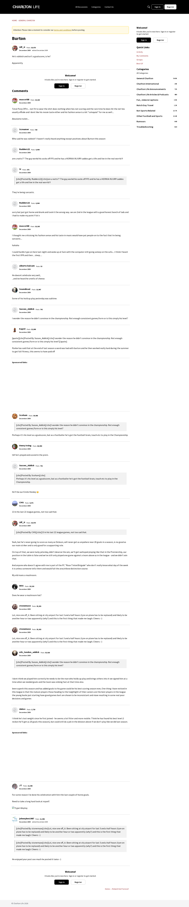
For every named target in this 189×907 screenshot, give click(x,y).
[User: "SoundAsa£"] (15, 290)
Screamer (24, 129)
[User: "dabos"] (15, 710)
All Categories (142, 73)
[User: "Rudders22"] (15, 150)
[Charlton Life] (26, 7)
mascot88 (24, 99)
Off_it (22, 47)
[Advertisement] (95, 386)
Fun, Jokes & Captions (157, 99)
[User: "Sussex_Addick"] (15, 310)
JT (20, 785)
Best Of (140, 63)
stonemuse (25, 605)
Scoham (23, 415)
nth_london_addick (29, 652)
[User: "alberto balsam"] (15, 267)
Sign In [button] (62, 86)
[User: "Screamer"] (15, 130)
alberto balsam (27, 265)
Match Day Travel (157, 105)
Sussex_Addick (26, 309)
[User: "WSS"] (15, 587)
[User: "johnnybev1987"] (15, 819)
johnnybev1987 (26, 818)
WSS (21, 585)
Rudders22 (24, 149)
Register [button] (78, 86)
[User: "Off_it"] (15, 48)
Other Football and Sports (157, 116)
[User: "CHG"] (15, 503)
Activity (140, 52)
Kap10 (22, 328)
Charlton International (157, 83)
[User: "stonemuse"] (15, 607)
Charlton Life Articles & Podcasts (157, 94)
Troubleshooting (157, 126)
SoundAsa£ (24, 289)
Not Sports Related (157, 110)
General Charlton (157, 78)
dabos (22, 709)
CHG (21, 502)
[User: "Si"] (15, 170)
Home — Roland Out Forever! (117, 889)
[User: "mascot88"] (15, 100)
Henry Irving (25, 445)
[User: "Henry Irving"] (15, 446)
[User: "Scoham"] (15, 416)
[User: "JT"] (15, 786)
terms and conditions (63, 30)
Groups (140, 59)
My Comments (142, 56)
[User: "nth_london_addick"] (15, 653)
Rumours (157, 121)
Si (20, 169)
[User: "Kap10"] (15, 330)
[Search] (148, 6)
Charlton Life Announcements (157, 89)
